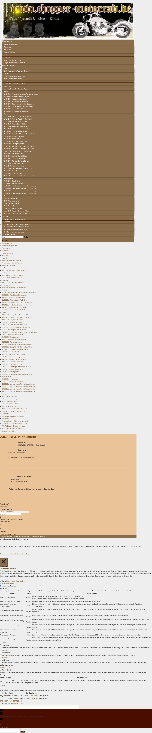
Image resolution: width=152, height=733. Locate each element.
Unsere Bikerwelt (9, 234)
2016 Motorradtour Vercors (13, 208)
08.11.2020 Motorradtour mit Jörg (15, 124)
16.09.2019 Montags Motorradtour (15, 99)
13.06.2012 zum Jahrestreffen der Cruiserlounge (20, 193)
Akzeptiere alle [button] (12, 554)
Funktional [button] (3, 643)
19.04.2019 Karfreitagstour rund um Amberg (18, 106)
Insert (23, 732)
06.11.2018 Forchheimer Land (14, 166)
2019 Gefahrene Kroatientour (13, 78)
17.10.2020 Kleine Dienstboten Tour (16, 141)
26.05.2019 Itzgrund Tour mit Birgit (15, 156)
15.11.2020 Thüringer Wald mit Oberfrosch (18, 119)
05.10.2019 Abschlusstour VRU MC (16, 213)
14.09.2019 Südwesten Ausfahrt (14, 84)
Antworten (4, 727)
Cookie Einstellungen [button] (24, 554)
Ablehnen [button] (3, 554)
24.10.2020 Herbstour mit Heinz (14, 136)
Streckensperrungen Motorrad (14, 232)
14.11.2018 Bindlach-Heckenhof (14, 163)
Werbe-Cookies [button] (5, 667)
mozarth (6, 81)
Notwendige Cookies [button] (7, 583)
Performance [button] (4, 650)
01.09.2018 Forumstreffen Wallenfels (16, 111)
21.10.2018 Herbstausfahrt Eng (14, 183)
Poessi (6, 91)
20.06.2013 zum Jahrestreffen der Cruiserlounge (20, 191)
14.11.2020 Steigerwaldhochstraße (15, 121)
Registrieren (8, 47)
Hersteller (7, 222)
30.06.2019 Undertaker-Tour (13, 153)
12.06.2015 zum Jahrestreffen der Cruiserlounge (20, 186)
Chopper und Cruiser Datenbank (15, 219)
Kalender (5, 55)
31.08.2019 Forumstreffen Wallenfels (16, 101)
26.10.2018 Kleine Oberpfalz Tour (15, 171)
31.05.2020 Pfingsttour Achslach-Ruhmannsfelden (21, 94)
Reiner (6, 114)
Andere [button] (2, 685)
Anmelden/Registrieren (9, 44)
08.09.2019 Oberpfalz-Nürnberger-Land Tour (19, 149)
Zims (5, 196)
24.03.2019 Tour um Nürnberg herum (16, 161)
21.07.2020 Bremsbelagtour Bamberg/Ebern (19, 146)
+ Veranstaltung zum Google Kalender (21, 457)
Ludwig (6, 73)
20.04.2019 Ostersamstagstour (14, 158)
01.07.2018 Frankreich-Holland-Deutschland (19, 176)
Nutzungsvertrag (9, 52)
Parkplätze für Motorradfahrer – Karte (16, 227)
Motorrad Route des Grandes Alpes (16, 89)
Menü (5, 240)
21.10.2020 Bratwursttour (12, 139)
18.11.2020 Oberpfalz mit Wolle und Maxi (17, 116)
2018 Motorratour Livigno (12, 201)
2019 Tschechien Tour (11, 198)
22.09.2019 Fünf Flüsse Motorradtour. (16, 96)
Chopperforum (7, 41)
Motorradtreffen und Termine (13, 60)
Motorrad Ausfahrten (9, 65)
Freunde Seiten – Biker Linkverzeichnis (17, 224)
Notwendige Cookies (9, 586)
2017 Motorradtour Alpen (12, 206)
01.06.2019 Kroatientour (12, 181)
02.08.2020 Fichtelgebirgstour (14, 144)
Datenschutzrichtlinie (18, 581)
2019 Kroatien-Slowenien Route (14, 76)
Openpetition (34, 696)
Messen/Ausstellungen (17, 452)
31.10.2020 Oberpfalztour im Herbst (16, 131)
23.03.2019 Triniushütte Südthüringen (16, 109)
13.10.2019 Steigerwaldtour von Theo (16, 211)
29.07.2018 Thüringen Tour (13, 173)
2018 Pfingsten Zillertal (11, 203)
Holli (5, 68)
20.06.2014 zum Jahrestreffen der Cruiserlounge (20, 188)
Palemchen (7, 86)
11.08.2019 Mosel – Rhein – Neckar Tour (17, 151)
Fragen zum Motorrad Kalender (14, 63)
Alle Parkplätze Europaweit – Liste (15, 229)
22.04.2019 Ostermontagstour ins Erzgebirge (19, 104)
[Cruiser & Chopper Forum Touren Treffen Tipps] (68, 38)
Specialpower (8, 178)
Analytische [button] (4, 657)
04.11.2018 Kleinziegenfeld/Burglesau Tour (18, 168)
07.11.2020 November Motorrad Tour (16, 126)
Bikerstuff (5, 216)
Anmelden (7, 49)
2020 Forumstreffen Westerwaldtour (16, 71)
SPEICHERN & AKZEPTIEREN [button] (11, 701)
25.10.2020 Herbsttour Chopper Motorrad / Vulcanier (21, 134)
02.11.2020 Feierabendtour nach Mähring (17, 129)
